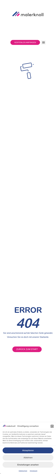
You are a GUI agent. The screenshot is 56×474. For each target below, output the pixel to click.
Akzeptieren (28, 450)
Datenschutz (23, 471)
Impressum (33, 471)
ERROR (28, 309)
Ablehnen (28, 457)
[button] (52, 426)
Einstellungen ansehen (28, 464)
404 (27, 322)
